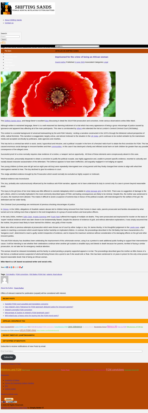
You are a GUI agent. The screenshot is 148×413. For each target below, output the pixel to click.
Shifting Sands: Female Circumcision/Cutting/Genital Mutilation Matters (30, 48)
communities (56, 147)
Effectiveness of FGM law (135, 327)
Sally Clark (27, 217)
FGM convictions (115, 369)
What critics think (11, 57)
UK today (94, 136)
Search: (4, 33)
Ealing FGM (57, 370)
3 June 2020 (80, 62)
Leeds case (134, 227)
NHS (29, 327)
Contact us (9, 23)
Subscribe (8, 357)
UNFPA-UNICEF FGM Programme (42, 370)
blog (47, 121)
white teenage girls (93, 191)
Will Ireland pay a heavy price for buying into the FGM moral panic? (32, 316)
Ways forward (9, 65)
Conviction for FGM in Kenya (10, 330)
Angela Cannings (40, 217)
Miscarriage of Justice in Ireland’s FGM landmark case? (27, 313)
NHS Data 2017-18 (87, 370)
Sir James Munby (88, 327)
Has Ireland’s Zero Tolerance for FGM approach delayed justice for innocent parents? (39, 307)
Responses (9, 59)
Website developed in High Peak (14, 408)
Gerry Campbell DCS (7, 327)
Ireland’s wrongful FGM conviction (18, 310)
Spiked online (10, 389)
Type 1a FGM (121, 327)
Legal (7, 68)
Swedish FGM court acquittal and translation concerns (26, 304)
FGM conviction (22, 274)
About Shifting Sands (13, 20)
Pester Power (65, 370)
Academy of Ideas (12, 380)
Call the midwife (75, 370)
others (79, 128)
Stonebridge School (100, 327)
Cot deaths (10, 274)
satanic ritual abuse (54, 274)
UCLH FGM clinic (28, 330)
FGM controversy (48, 327)
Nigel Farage (26, 370)
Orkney (6, 209)
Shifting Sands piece (12, 121)
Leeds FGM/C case (21, 327)
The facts (8, 51)
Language (8, 54)
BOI (6, 386)
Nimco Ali (112, 326)
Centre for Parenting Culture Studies (19, 383)
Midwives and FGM (11, 369)
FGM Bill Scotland (36, 327)
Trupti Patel (55, 217)
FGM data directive (99, 370)
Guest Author (60, 62)
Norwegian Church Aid (131, 370)
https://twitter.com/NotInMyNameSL (48, 330)
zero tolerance (75, 326)
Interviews (8, 62)
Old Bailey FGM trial (37, 274)
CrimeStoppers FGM (61, 327)
